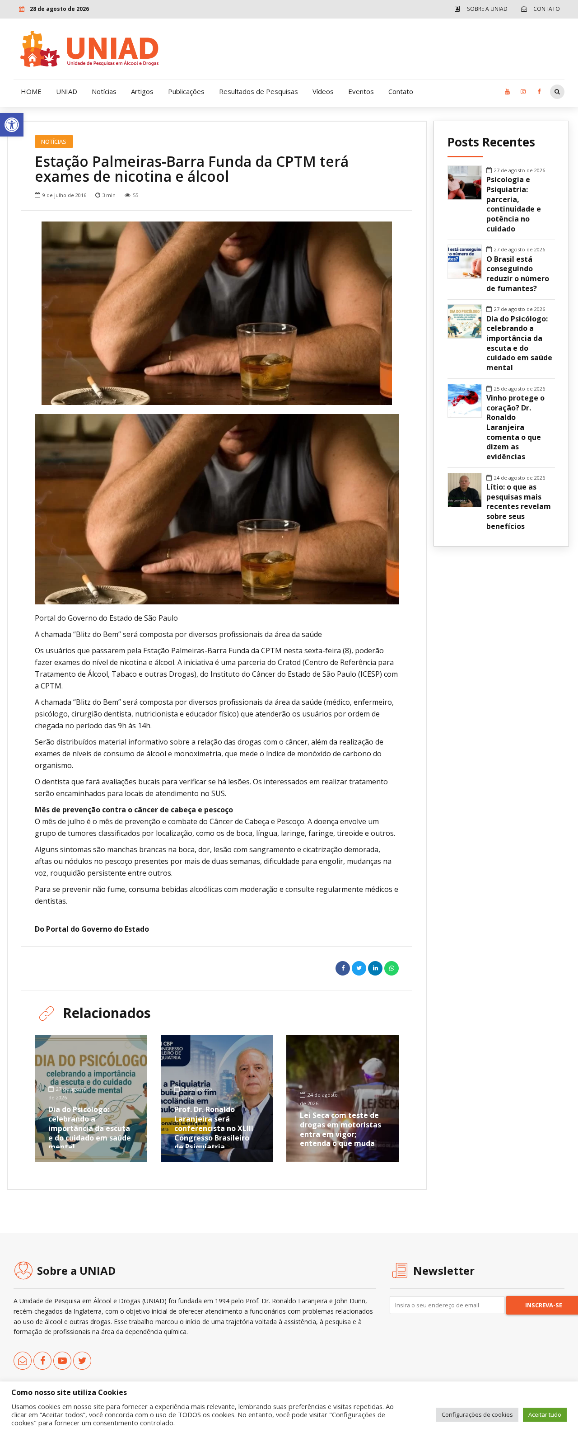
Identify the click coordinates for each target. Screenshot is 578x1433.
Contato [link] (400, 91)
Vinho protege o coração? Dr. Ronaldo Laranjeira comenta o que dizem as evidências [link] (515, 427)
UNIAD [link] (66, 91)
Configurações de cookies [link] (477, 1414)
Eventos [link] (361, 91)
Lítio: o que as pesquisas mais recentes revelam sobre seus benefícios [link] (518, 506)
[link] (11, 125)
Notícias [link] (104, 91)
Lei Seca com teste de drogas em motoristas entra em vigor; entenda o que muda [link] (340, 1129)
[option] (217, 313)
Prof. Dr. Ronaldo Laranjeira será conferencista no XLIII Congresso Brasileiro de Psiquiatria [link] (213, 1128)
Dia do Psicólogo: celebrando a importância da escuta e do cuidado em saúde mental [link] (89, 1128)
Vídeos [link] (323, 91)
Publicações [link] (186, 91)
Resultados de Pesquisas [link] (258, 91)
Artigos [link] (142, 91)
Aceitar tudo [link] (544, 1414)
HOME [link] (31, 91)
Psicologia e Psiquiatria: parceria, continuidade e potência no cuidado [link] (513, 204)
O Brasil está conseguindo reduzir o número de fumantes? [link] (517, 274)
